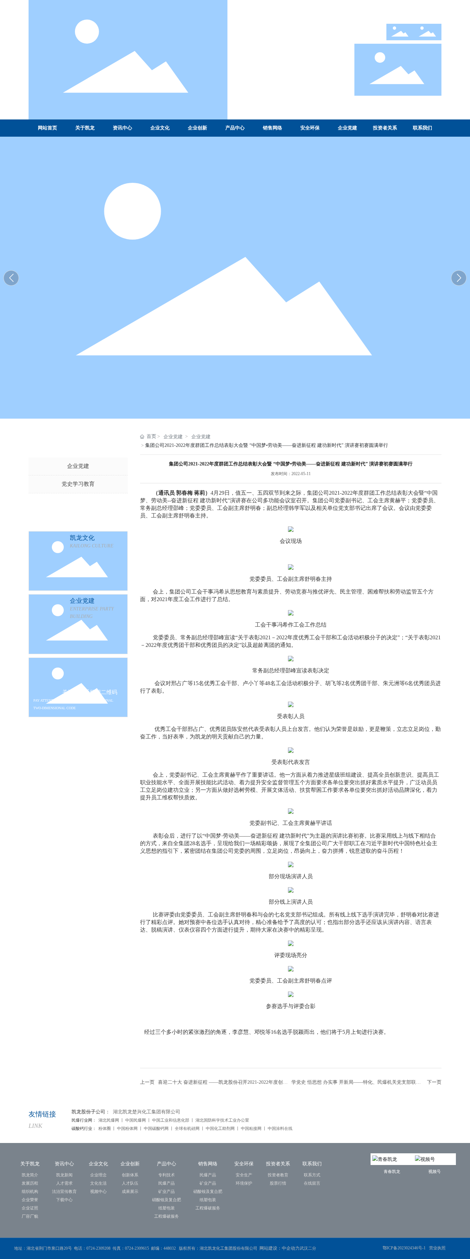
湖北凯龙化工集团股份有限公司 (331, 276)
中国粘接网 (251, 1128)
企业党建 (78, 466)
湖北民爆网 (108, 1120)
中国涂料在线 (280, 1128)
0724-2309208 (98, 1248)
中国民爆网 (135, 1120)
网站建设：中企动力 (279, 1248)
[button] (459, 278)
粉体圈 (105, 1128)
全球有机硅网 (187, 1128)
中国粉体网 (127, 1128)
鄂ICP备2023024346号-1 (404, 1248)
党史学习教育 (78, 484)
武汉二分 (308, 1248)
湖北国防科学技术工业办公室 (222, 1120)
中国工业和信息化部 (170, 1120)
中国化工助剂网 (221, 1128)
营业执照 (437, 1248)
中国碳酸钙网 (156, 1128)
